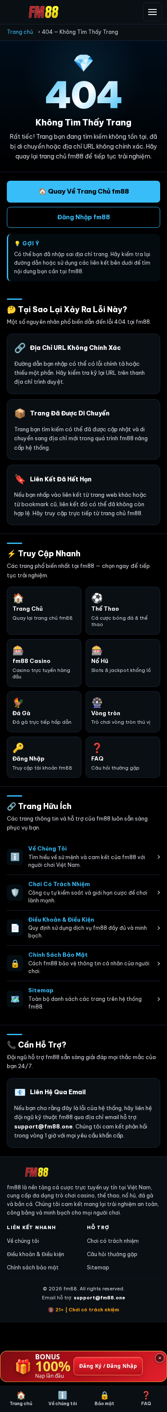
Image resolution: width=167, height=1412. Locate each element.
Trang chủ (20, 32)
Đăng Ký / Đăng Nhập (108, 1366)
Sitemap (98, 1267)
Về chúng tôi (23, 1241)
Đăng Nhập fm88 (83, 217)
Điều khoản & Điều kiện (35, 1254)
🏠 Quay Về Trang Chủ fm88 (84, 191)
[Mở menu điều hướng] (152, 12)
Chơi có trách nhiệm (113, 1241)
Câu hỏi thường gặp (112, 1254)
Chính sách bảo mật (33, 1267)
